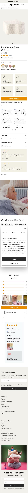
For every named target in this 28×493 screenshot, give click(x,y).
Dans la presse (5, 406)
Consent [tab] (5, 232)
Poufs (5, 8)
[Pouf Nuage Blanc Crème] (3, 66)
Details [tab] (14, 232)
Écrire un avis (14, 307)
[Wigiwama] (14, 5)
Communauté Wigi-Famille (8, 411)
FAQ (2, 423)
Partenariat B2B (5, 409)
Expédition (4, 426)
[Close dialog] (25, 447)
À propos (3, 399)
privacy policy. (9, 385)
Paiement (3, 431)
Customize (13, 263)
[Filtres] (3, 312)
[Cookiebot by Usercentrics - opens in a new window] (19, 228)
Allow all (14, 259)
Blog (2, 404)
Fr (21, 4)
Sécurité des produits (7, 433)
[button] (12, 43)
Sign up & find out (14, 485)
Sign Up (14, 389)
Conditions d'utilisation (7, 438)
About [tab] (23, 232)
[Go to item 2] (17, 300)
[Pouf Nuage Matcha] (13, 66)
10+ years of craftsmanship (14, 1)
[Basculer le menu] (1, 4)
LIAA (2, 414)
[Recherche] (5, 4)
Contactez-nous (5, 440)
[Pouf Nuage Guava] (10, 66)
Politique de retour (6, 428)
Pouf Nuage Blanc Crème (12, 8)
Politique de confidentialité (8, 435)
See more (4, 174)
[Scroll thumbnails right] (25, 300)
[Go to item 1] (7, 300)
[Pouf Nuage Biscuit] (6, 66)
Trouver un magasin (6, 401)
